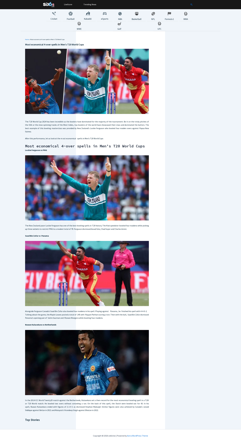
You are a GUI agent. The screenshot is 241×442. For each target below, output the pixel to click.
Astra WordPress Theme (137, 435)
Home (27, 39)
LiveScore (68, 4)
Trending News (89, 4)
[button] (191, 4)
